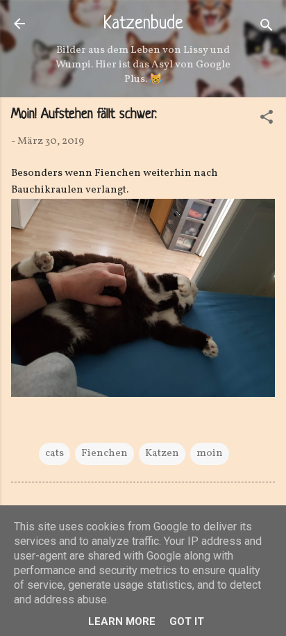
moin (209, 453)
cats (54, 453)
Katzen (162, 453)
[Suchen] (266, 28)
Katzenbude (143, 24)
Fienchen (104, 453)
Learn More (121, 621)
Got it (186, 621)
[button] (266, 119)
